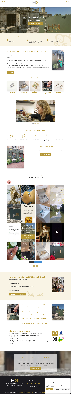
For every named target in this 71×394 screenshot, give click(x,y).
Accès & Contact (51, 6)
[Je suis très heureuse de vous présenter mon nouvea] (28, 232)
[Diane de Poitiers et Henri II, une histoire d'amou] (57, 251)
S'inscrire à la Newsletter (17, 294)
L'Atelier (10, 72)
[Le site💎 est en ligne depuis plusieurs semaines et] (14, 213)
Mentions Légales (22, 392)
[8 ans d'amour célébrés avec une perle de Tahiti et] (28, 194)
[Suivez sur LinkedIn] (68, 1)
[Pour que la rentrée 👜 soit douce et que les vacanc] (28, 213)
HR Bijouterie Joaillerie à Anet (35, 17)
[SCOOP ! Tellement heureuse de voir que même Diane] (43, 232)
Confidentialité (28, 392)
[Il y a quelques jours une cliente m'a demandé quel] (57, 194)
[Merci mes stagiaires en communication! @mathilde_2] (14, 232)
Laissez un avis (45, 154)
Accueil (18, 6)
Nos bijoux (42, 6)
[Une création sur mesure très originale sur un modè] (43, 213)
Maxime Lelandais (36, 123)
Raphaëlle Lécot (44, 392)
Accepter (49, 389)
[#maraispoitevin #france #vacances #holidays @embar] (57, 213)
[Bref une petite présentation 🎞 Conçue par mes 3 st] (57, 232)
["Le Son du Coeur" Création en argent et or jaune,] (14, 194)
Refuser (57, 389)
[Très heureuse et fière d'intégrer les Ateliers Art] (28, 251)
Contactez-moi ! (35, 368)
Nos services (35, 6)
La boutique (28, 6)
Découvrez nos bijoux (35, 23)
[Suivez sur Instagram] (66, 1)
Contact (32, 392)
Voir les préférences (65, 389)
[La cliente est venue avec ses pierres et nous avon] (43, 194)
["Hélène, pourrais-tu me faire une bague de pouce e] (14, 251)
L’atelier (22, 6)
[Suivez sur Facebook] (64, 1)
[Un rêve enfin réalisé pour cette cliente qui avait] (43, 251)
